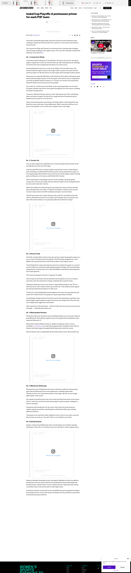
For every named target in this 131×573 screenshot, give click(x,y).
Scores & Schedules (88, 8)
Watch (76, 8)
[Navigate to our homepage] (27, 8)
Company (84, 565)
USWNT (46, 8)
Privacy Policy (115, 570)
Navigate (69, 565)
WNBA (42, 8)
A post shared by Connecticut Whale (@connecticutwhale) (53, 154)
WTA (51, 8)
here (42, 53)
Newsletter (84, 569)
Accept (109, 567)
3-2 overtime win (39, 326)
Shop (95, 8)
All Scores (129, 3)
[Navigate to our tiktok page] (94, 86)
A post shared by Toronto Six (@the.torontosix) (53, 248)
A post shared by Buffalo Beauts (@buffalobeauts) (53, 475)
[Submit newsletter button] (108, 77)
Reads (72, 8)
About (83, 567)
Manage (122, 567)
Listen (80, 8)
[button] (128, 558)
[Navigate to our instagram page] (91, 86)
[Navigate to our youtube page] (97, 86)
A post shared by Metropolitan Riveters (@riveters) (53, 380)
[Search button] (100, 8)
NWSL (38, 8)
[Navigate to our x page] (103, 86)
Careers (83, 571)
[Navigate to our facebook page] (100, 86)
